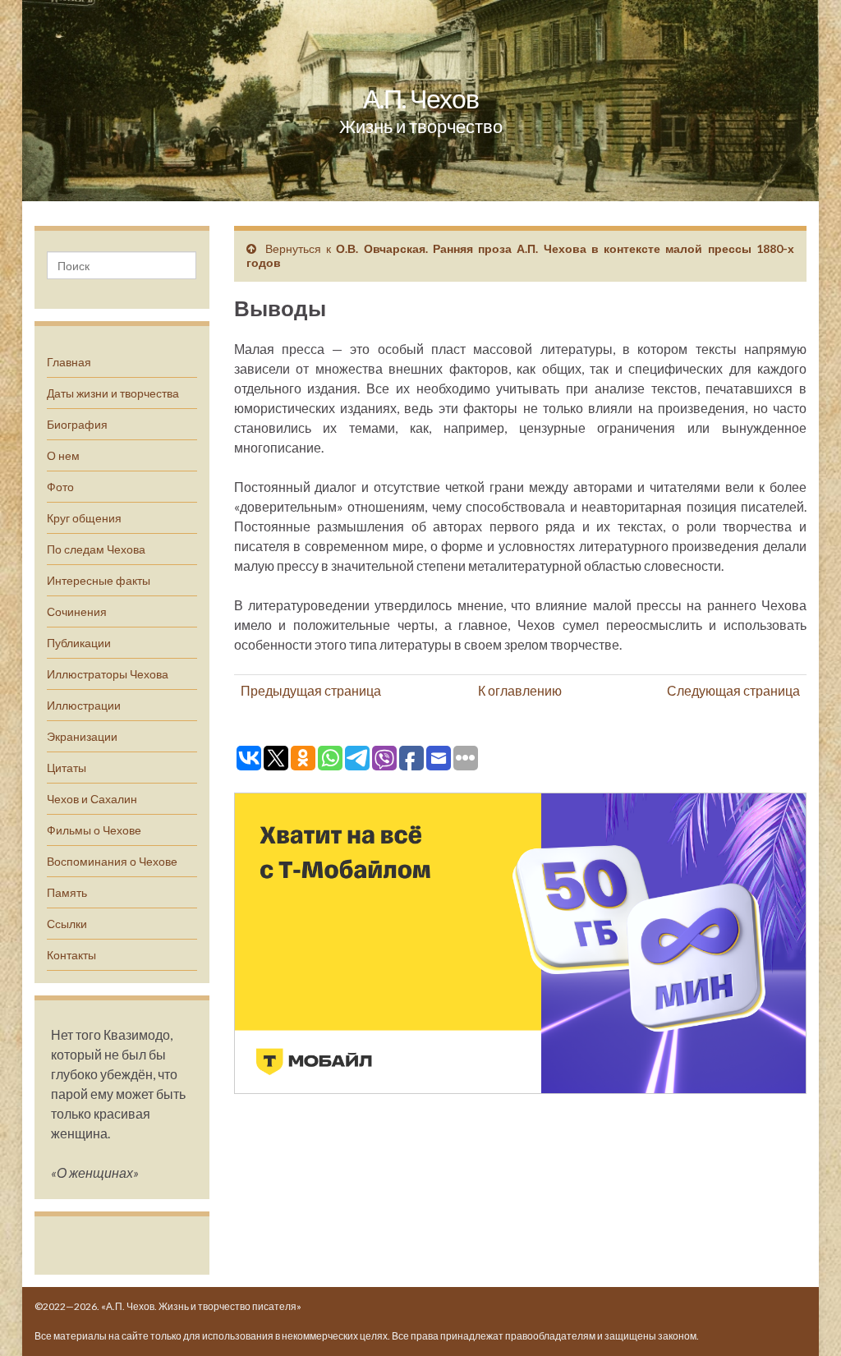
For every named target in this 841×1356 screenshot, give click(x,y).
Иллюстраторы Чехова (107, 674)
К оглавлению (520, 690)
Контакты (71, 955)
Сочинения (77, 611)
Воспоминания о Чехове (112, 861)
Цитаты (66, 768)
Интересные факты (98, 580)
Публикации (79, 643)
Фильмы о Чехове (94, 830)
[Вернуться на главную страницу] (420, 100)
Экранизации (82, 736)
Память (67, 892)
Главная (69, 362)
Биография (77, 424)
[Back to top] (804, 1319)
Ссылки (67, 924)
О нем (63, 455)
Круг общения (84, 518)
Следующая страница (733, 690)
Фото (60, 487)
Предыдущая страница (311, 690)
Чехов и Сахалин (92, 799)
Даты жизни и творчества (113, 393)
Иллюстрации (84, 705)
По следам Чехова (96, 549)
